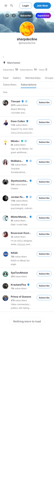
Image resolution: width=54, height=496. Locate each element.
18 (16, 69)
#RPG (20, 240)
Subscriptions (26, 69)
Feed (5, 77)
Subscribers (8, 69)
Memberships (32, 77)
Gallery (17, 77)
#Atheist (21, 244)
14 (35, 69)
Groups (49, 77)
